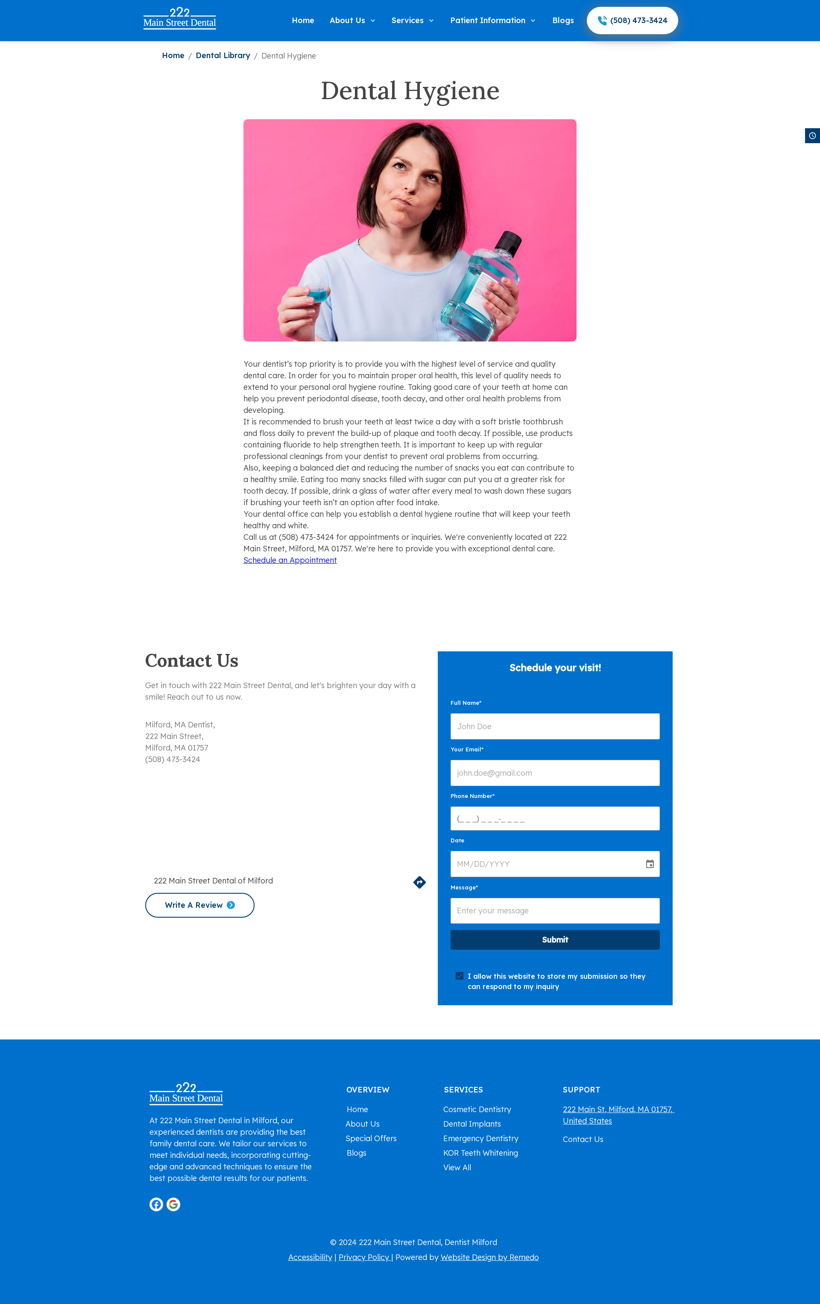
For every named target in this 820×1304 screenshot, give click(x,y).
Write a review (194, 905)
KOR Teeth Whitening (480, 1153)
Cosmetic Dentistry (477, 1109)
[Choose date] (650, 864)
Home (303, 20)
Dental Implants (472, 1124)
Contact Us (583, 1139)
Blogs (563, 20)
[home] (180, 18)
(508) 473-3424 (639, 20)
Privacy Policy (365, 1257)
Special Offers (371, 1138)
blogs (356, 1153)
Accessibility (310, 1257)
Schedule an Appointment (290, 560)
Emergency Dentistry (480, 1138)
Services (408, 20)
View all (457, 1167)
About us (363, 1124)
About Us (347, 20)
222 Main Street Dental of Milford (213, 881)
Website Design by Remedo (490, 1257)
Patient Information (487, 20)
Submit (555, 940)
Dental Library (223, 55)
